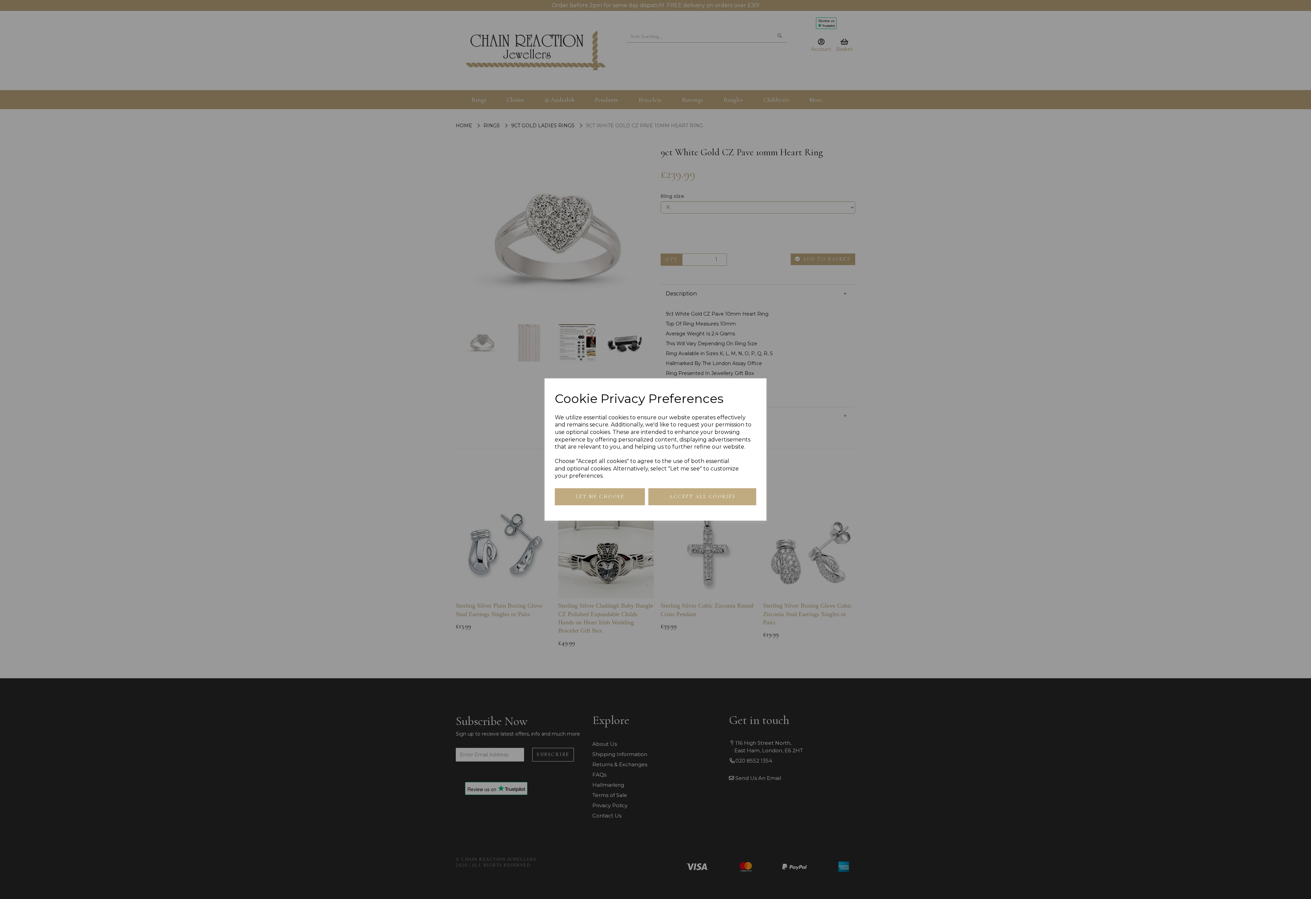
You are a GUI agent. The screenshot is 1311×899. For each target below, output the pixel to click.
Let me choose (600, 496)
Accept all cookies (702, 496)
